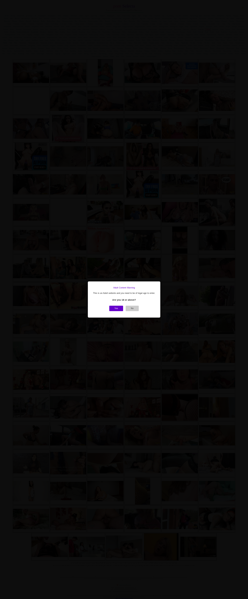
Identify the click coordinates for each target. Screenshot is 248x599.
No (132, 308)
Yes (116, 308)
